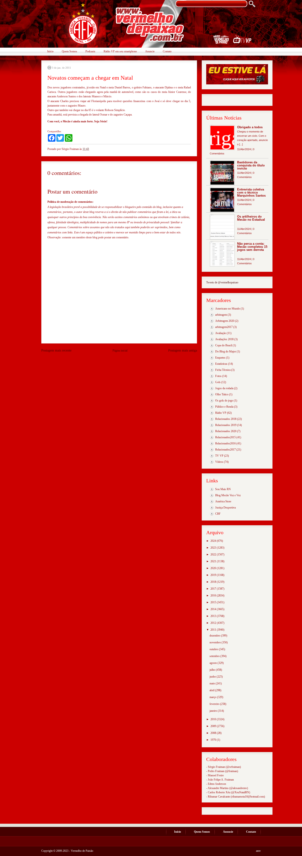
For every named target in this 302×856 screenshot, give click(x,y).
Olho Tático (221, 394)
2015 (213, 602)
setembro (215, 656)
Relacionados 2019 (225, 425)
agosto (214, 663)
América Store (223, 501)
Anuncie (150, 51)
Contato (167, 51)
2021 (213, 561)
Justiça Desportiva (225, 507)
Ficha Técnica (223, 370)
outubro (214, 649)
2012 (213, 622)
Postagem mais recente (56, 350)
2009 (213, 726)
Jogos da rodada (224, 388)
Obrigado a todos (250, 127)
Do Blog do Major (225, 351)
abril (212, 690)
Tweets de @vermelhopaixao (222, 282)
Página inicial (120, 350)
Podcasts (90, 51)
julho (213, 669)
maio (213, 683)
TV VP (219, 455)
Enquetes (220, 357)
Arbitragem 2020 (224, 321)
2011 (213, 629)
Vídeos (219, 461)
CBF (218, 513)
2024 (213, 540)
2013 (213, 616)
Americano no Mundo (227, 308)
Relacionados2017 (225, 449)
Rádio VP (220, 412)
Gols (218, 382)
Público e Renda (224, 406)
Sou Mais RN (223, 489)
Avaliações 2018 (224, 339)
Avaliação (220, 333)
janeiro (214, 710)
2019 (213, 575)
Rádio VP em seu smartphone (120, 51)
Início (50, 51)
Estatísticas (221, 363)
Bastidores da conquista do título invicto (251, 165)
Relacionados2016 (225, 443)
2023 (213, 547)
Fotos (218, 376)
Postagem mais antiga (182, 350)
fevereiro (215, 704)
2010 (213, 719)
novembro (216, 642)
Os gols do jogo (224, 400)
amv (258, 850)
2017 (213, 588)
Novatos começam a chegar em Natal (90, 78)
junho (213, 676)
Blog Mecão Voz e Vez (228, 495)
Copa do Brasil (223, 345)
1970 (213, 739)
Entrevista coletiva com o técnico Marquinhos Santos (251, 192)
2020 (213, 568)
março (213, 697)
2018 (213, 581)
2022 (213, 554)
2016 (213, 595)
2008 (213, 733)
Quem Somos (69, 51)
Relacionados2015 (225, 437)
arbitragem (221, 314)
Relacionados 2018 (225, 419)
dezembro (215, 635)
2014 (213, 609)
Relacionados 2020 (225, 431)
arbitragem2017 (224, 327)
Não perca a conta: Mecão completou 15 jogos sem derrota (252, 247)
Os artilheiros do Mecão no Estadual (251, 218)
